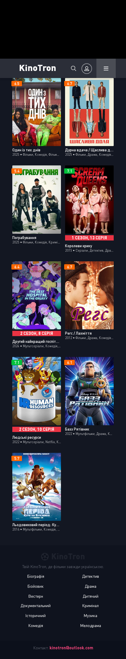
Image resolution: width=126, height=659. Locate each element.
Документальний (36, 605)
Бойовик (35, 586)
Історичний (35, 615)
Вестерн (35, 596)
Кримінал (90, 605)
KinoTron (37, 67)
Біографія (35, 576)
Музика (90, 615)
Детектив (90, 576)
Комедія (35, 625)
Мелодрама (90, 625)
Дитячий (90, 596)
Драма (90, 586)
